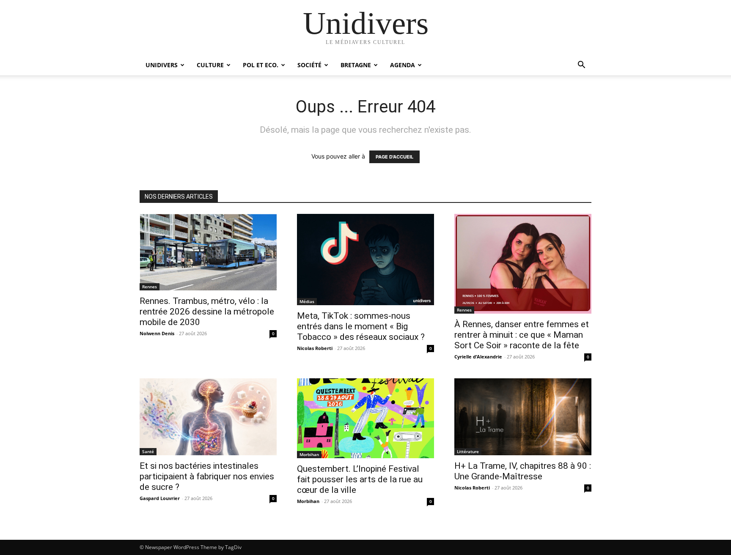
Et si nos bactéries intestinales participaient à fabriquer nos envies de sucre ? (207, 476)
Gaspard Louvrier (160, 498)
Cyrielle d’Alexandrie (478, 356)
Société (309, 65)
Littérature (468, 451)
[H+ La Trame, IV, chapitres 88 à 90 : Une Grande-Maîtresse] (522, 416)
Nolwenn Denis (157, 333)
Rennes (149, 287)
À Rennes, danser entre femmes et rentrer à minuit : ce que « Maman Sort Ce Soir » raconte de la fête (521, 334)
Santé (148, 451)
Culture (210, 65)
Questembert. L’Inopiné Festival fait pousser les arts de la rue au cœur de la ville (360, 479)
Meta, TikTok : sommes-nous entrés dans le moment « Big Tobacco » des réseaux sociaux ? (361, 326)
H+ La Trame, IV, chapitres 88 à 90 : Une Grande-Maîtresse (522, 471)
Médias (307, 301)
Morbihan (309, 454)
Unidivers (162, 65)
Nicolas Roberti (315, 348)
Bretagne (356, 65)
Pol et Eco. (260, 65)
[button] (581, 66)
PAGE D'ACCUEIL (394, 157)
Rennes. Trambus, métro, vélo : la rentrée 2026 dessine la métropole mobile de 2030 (207, 311)
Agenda (402, 65)
